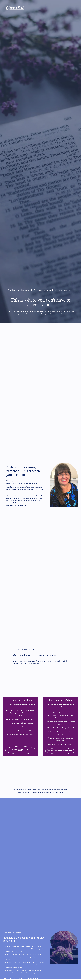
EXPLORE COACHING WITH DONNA (21, 750)
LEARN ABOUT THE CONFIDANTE (60, 751)
